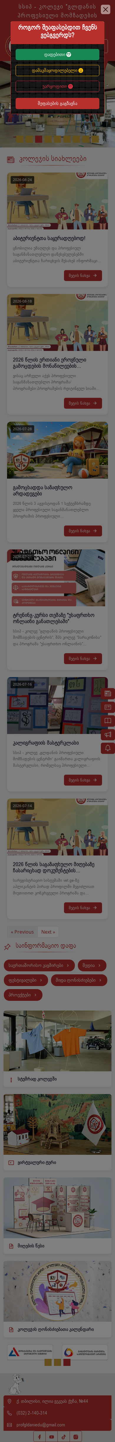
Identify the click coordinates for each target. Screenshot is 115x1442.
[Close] (105, 9)
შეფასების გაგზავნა (57, 103)
